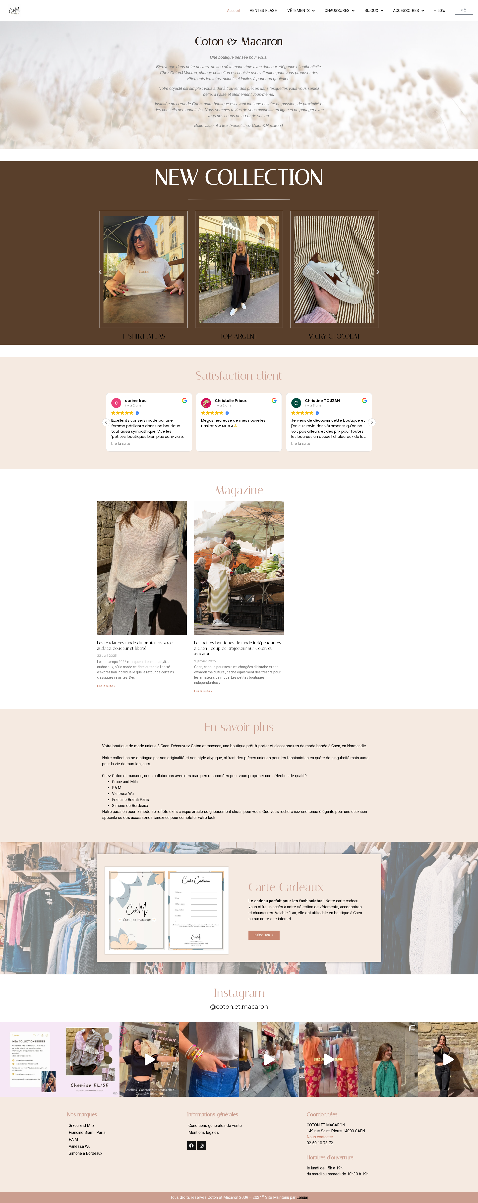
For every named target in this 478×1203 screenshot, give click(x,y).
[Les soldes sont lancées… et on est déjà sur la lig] (269, 1059)
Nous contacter (320, 1137)
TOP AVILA (334, 336)
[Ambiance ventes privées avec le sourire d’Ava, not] (448, 1059)
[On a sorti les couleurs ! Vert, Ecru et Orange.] (388, 1059)
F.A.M (73, 1139)
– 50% (439, 10)
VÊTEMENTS (298, 10)
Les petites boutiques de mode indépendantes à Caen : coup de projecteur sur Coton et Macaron (237, 648)
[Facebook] (191, 1145)
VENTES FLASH (263, 10)
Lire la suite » (106, 686)
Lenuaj (302, 1197)
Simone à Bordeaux (85, 1153)
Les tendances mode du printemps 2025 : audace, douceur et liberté (135, 645)
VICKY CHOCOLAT (239, 336)
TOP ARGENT (143, 336)
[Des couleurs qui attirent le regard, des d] (209, 1059)
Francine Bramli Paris (87, 1132)
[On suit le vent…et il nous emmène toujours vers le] (328, 1059)
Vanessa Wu (79, 1146)
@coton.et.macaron (239, 1006)
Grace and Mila (81, 1125)
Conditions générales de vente (215, 1125)
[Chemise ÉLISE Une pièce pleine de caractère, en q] (90, 1059)
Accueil (233, 10)
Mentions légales (203, 1132)
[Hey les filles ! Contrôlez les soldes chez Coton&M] (149, 1059)
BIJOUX (371, 10)
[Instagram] (201, 1145)
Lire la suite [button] (211, 444)
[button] (100, 271)
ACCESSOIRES (406, 10)
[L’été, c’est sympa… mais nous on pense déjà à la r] (30, 1059)
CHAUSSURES (337, 10)
